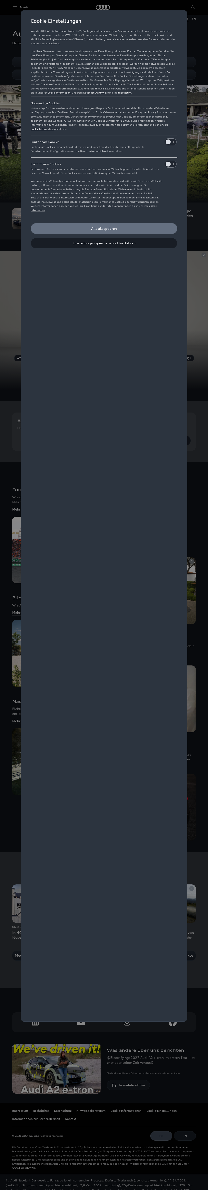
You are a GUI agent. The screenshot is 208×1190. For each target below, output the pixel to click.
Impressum (124, 92)
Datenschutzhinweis (95, 92)
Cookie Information (59, 92)
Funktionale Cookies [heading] (45, 142)
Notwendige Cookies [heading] (45, 103)
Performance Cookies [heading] (46, 164)
